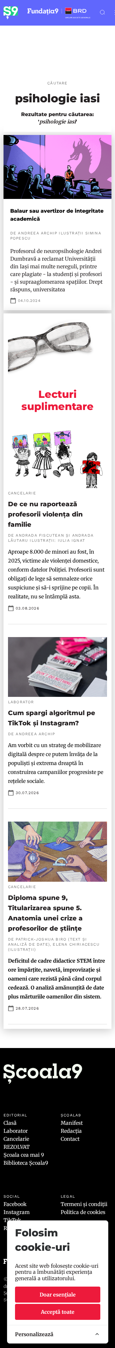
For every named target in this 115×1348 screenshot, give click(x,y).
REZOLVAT (17, 1147)
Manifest (72, 1123)
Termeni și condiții (84, 1204)
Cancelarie (16, 1139)
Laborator (16, 1131)
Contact (70, 1139)
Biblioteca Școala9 (26, 1163)
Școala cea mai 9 (24, 1155)
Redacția (71, 1131)
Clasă (10, 1123)
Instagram (17, 1212)
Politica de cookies (83, 1212)
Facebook (15, 1204)
